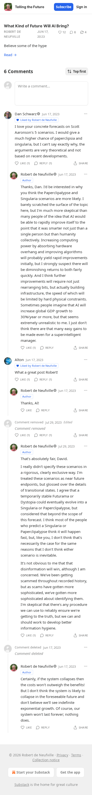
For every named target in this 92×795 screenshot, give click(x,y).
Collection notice (46, 760)
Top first (79, 71)
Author (26, 180)
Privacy (62, 755)
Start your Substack (33, 772)
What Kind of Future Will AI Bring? (36, 25)
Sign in (81, 7)
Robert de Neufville (12, 34)
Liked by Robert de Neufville (38, 120)
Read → (10, 54)
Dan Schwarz (26, 113)
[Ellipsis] (86, 114)
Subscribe (63, 7)
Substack (21, 784)
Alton (19, 359)
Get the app (70, 772)
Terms (76, 755)
